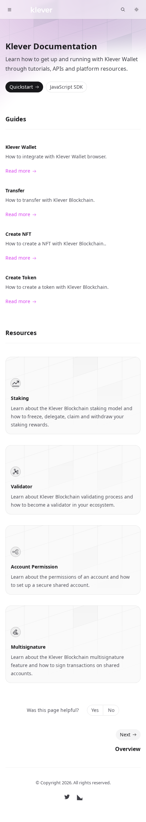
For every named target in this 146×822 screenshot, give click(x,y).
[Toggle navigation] (9, 9)
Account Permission (34, 566)
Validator (21, 486)
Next (125, 734)
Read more (17, 171)
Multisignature (28, 647)
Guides (15, 119)
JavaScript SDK (66, 87)
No (111, 710)
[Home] (36, 9)
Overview (128, 749)
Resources (21, 333)
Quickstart (21, 87)
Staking (20, 398)
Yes (95, 710)
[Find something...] (123, 9)
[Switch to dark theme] (136, 9)
